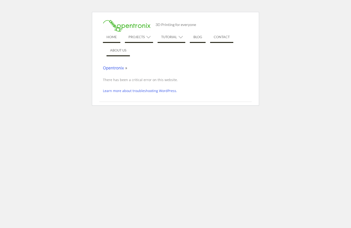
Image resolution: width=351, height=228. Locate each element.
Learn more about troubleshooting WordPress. (140, 90)
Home (111, 37)
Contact (222, 37)
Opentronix (113, 68)
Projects (136, 37)
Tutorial (169, 37)
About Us (118, 50)
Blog (197, 37)
